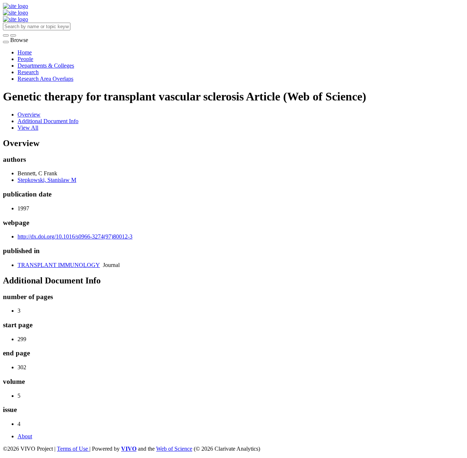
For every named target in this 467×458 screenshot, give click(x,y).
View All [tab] (28, 128)
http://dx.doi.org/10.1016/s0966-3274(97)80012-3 (75, 236)
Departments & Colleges (46, 65)
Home (25, 52)
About (25, 436)
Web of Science (174, 449)
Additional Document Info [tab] (48, 121)
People (25, 59)
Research (28, 72)
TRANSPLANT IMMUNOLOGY (59, 265)
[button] (6, 35)
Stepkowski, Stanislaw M (47, 180)
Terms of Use (73, 449)
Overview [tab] (29, 114)
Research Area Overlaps (45, 79)
